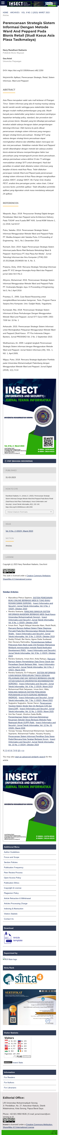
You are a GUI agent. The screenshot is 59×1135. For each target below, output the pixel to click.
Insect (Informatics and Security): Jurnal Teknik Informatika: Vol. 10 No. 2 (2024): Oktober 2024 (31, 742)
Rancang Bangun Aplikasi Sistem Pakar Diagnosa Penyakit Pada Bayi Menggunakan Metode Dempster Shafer (31, 631)
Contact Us (9, 919)
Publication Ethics (11, 883)
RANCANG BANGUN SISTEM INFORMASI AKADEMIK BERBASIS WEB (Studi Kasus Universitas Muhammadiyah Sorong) (31, 614)
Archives (14, 13)
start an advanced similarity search (30, 757)
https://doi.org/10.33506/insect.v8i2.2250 (25, 70)
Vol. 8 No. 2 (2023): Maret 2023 (35, 13)
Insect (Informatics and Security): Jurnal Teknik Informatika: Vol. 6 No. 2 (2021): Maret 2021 (31, 667)
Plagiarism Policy (11, 893)
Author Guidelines (11, 852)
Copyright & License (12, 888)
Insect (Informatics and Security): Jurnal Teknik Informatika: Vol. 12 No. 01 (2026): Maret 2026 (32, 725)
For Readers (9, 1077)
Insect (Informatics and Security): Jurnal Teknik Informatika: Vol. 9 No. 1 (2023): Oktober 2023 (32, 653)
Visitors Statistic (11, 914)
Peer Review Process (13, 872)
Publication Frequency (13, 867)
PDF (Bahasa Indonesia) (20, 461)
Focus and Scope (11, 857)
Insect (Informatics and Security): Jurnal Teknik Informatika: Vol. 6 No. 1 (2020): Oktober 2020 (30, 606)
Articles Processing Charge (15, 903)
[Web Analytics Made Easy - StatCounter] (8, 1062)
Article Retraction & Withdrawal (17, 898)
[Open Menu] (3, 3)
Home (5, 13)
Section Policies (11, 862)
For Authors (9, 1082)
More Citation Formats (17, 512)
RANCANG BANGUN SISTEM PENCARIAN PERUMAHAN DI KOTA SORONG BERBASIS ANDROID (27, 695)
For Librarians (10, 1088)
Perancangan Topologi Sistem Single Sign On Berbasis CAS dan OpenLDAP (30, 706)
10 (19, 750)
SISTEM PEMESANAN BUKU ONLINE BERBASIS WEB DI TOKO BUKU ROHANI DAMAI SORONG (30, 600)
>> (23, 750)
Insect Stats (18, 1062)
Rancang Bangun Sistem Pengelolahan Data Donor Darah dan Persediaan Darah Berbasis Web (31, 661)
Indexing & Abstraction (13, 908)
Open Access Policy (12, 878)
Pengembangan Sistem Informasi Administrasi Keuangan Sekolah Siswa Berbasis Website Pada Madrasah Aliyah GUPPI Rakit (29, 720)
